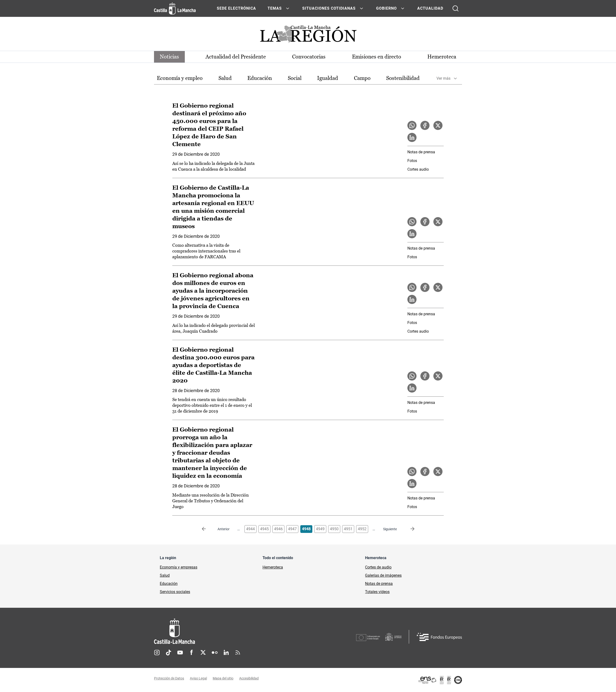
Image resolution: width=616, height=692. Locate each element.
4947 (292, 529)
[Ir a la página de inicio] (175, 8)
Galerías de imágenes (383, 575)
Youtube (180, 652)
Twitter (203, 652)
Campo (362, 78)
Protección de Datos (169, 678)
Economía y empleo (180, 78)
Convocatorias (309, 57)
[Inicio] (219, 631)
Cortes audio (418, 169)
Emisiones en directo (376, 57)
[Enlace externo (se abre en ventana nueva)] (440, 680)
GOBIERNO (386, 8)
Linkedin (226, 652)
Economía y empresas (178, 567)
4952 (362, 529)
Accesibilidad (249, 678)
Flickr (214, 652)
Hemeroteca (441, 57)
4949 (320, 529)
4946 (278, 529)
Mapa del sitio (223, 678)
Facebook (191, 652)
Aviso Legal (198, 678)
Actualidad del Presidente (235, 57)
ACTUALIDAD (430, 8)
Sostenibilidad (403, 78)
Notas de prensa (421, 152)
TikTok (168, 652)
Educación (259, 78)
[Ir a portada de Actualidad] (308, 35)
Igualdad (327, 78)
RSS (238, 652)
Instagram (157, 652)
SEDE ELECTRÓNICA (236, 8)
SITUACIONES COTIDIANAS (329, 8)
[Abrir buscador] (455, 8)
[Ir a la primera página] (207, 529)
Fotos (412, 160)
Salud (225, 78)
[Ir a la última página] (408, 529)
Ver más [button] (443, 78)
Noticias (169, 57)
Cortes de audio (378, 567)
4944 (250, 529)
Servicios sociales (175, 591)
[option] (179, 78)
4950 (334, 529)
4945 (264, 529)
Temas (275, 8)
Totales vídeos (377, 591)
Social (295, 78)
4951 (348, 529)
